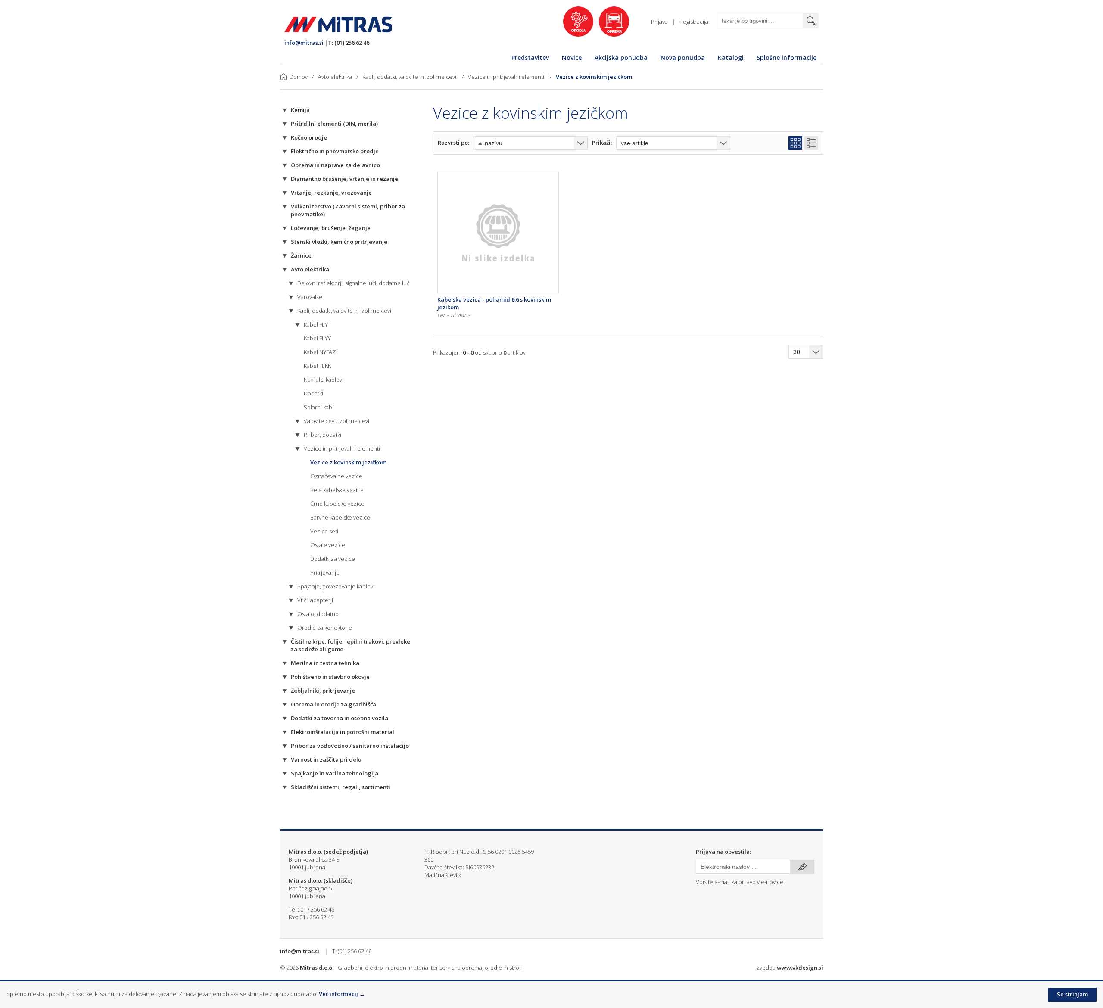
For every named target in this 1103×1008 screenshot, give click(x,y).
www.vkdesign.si (800, 967)
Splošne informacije (786, 57)
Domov (299, 77)
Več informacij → (342, 994)
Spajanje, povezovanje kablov (335, 586)
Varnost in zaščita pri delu (326, 759)
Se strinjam (1072, 994)
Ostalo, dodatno (318, 614)
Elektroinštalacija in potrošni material (342, 732)
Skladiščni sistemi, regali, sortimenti (340, 787)
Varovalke (309, 297)
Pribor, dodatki (322, 435)
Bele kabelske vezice (337, 490)
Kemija (300, 110)
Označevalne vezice (336, 476)
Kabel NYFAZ (320, 352)
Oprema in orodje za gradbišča (333, 704)
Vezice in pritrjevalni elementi (506, 77)
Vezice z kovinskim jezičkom (594, 77)
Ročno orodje (309, 137)
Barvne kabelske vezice (340, 517)
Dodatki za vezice (332, 559)
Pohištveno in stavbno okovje (330, 677)
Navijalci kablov (323, 379)
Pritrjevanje (325, 572)
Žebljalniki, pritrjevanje (323, 690)
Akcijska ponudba (621, 57)
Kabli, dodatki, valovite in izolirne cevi (410, 77)
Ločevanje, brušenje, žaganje (331, 228)
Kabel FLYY (317, 338)
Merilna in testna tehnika (325, 663)
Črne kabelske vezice (337, 503)
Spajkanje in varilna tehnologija (334, 773)
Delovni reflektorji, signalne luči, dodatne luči (354, 283)
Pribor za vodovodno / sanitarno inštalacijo (350, 746)
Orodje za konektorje (324, 628)
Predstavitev (530, 57)
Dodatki (313, 393)
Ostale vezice (327, 545)
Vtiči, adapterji (315, 600)
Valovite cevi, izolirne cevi (336, 421)
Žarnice (301, 255)
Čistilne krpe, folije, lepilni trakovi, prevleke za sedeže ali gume (350, 645)
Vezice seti (324, 531)
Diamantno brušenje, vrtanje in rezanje (344, 179)
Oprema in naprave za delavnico (335, 165)
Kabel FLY (316, 324)
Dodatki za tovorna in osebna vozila (339, 718)
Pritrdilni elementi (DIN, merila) (334, 124)
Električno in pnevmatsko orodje (335, 151)
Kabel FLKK (317, 366)
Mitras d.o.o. (316, 967)
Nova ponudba (683, 57)
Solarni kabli (319, 407)
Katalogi (731, 57)
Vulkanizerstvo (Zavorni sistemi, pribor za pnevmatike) (348, 210)
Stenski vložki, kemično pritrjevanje (339, 242)
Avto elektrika (335, 77)
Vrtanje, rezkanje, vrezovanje (331, 192)
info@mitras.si (304, 43)
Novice (572, 57)
